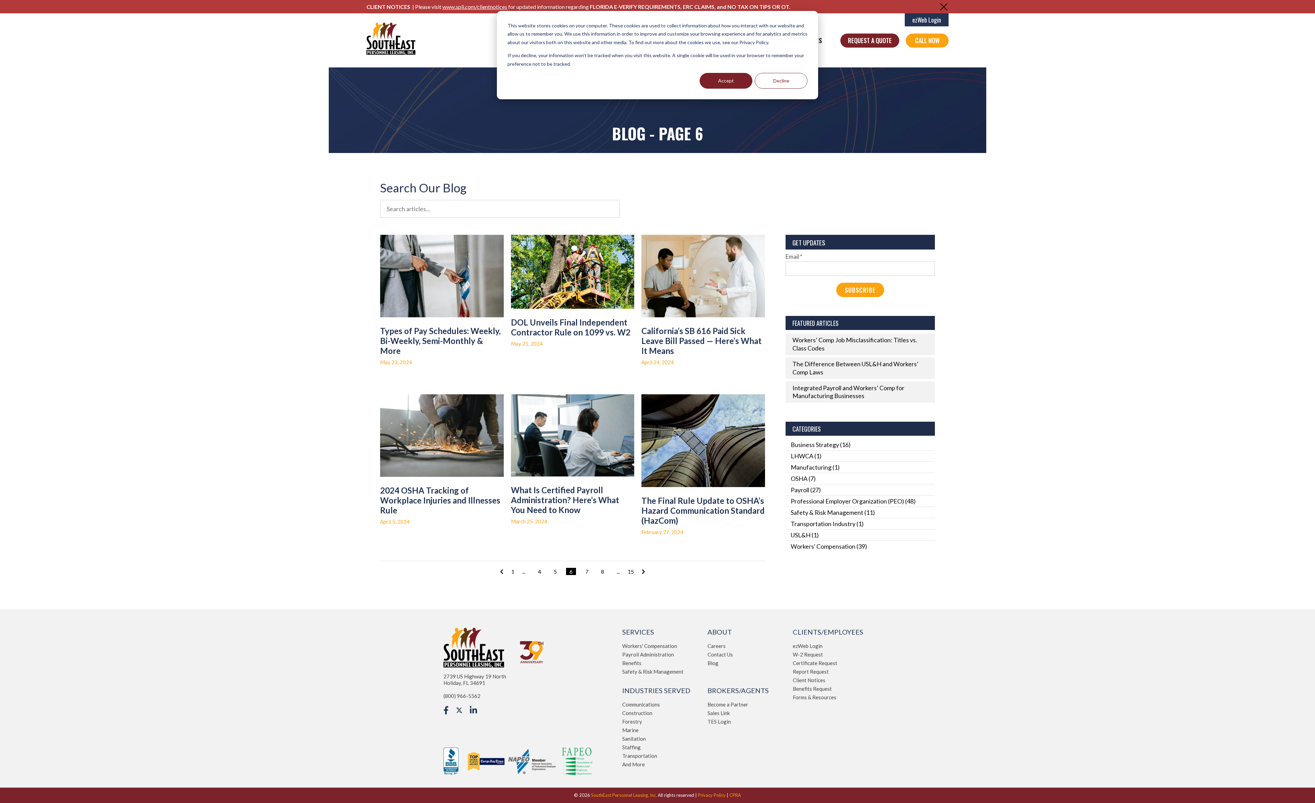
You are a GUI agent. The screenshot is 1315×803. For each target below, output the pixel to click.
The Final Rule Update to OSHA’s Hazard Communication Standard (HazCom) (703, 510)
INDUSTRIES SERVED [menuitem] (656, 690)
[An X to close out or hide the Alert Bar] (944, 7)
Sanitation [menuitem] (634, 739)
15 (631, 571)
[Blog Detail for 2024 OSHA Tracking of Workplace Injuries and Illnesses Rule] (442, 435)
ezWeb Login (926, 19)
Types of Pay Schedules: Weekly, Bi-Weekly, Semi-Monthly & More (440, 341)
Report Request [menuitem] (811, 671)
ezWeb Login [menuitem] (808, 646)
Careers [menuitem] (716, 646)
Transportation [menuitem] (639, 756)
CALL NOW (927, 40)
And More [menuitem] (633, 764)
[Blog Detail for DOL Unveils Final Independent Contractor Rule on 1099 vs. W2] (573, 272)
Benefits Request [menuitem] (812, 689)
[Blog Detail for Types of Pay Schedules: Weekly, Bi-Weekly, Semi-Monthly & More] (442, 276)
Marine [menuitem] (630, 730)
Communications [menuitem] (641, 704)
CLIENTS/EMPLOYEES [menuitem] (828, 632)
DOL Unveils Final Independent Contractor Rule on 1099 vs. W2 (570, 327)
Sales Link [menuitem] (718, 713)
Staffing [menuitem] (631, 747)
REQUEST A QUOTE (870, 40)
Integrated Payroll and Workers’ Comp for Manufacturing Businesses (848, 391)
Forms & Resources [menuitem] (814, 697)
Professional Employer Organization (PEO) (853, 501)
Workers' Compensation (829, 546)
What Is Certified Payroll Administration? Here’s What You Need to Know (565, 500)
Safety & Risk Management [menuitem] (653, 671)
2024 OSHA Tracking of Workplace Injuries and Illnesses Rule (440, 500)
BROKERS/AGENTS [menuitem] (738, 690)
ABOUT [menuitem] (719, 632)
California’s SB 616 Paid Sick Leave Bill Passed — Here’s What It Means (701, 341)
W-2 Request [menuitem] (808, 654)
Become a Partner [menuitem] (727, 704)
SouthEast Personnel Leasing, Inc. (624, 795)
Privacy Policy (712, 795)
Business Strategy (821, 444)
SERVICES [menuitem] (638, 632)
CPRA (735, 795)
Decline (781, 81)
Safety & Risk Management (833, 512)
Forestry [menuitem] (632, 721)
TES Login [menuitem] (719, 721)
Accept (726, 81)
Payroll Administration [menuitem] (648, 654)
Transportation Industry (827, 523)
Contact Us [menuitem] (720, 654)
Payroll (806, 490)
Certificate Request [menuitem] (815, 663)
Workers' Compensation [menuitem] (649, 646)
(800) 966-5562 (461, 696)
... (523, 571)
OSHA (803, 478)
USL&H (805, 535)
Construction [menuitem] (637, 713)
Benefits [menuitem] (631, 663)
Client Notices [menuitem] (809, 680)
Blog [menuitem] (712, 663)
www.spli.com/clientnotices (475, 6)
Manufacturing (815, 467)
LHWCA (806, 456)
